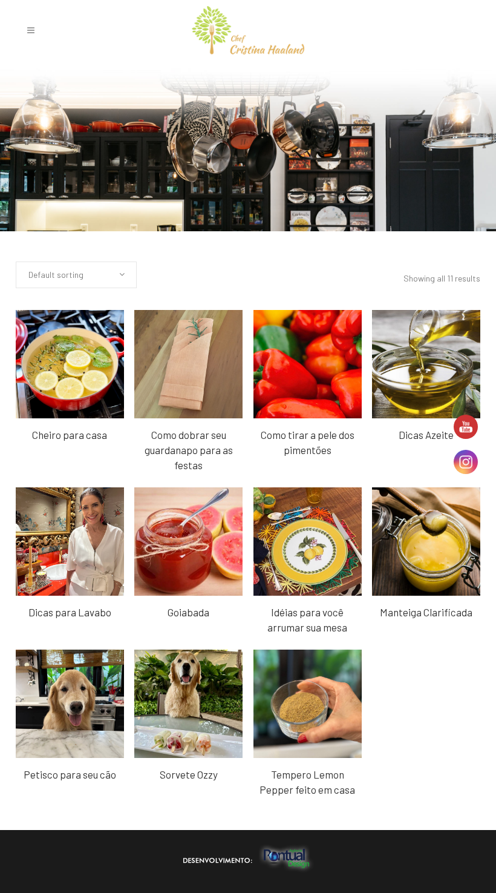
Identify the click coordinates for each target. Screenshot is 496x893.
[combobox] (76, 275)
